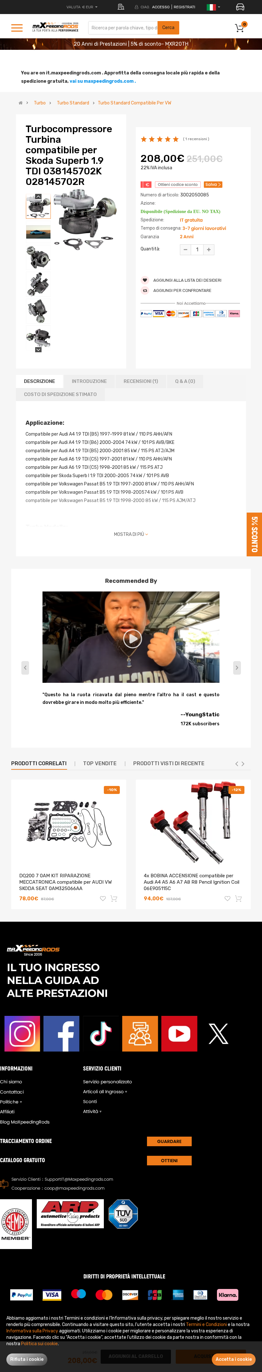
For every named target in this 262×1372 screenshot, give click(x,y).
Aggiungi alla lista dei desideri (186, 280)
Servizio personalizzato (107, 1082)
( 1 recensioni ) (196, 139)
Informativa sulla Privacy (32, 1331)
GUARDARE (169, 1141)
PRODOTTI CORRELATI (38, 763)
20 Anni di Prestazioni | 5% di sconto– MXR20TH (131, 44)
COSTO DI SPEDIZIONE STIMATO (60, 394)
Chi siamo (11, 1082)
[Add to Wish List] (103, 899)
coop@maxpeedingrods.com (74, 1188)
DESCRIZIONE (39, 381)
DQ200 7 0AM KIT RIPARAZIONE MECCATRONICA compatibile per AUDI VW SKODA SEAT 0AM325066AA (65, 882)
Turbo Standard (73, 103)
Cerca (168, 27)
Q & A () (185, 381)
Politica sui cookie (39, 1343)
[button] (237, 668)
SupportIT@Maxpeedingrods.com (79, 1179)
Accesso (161, 7)
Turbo (40, 103)
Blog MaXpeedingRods (25, 1122)
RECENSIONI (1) (141, 381)
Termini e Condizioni (206, 1324)
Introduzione (89, 381)
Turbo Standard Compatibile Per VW (134, 103)
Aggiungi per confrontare (182, 290)
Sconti (90, 1101)
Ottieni (169, 1160)
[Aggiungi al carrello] (114, 898)
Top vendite (100, 763)
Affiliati (7, 1112)
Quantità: (150, 249)
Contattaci (12, 1092)
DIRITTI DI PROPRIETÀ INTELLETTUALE (124, 1276)
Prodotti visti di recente (168, 763)
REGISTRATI (184, 7)
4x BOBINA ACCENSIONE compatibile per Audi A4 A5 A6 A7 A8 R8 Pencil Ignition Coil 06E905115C (191, 882)
